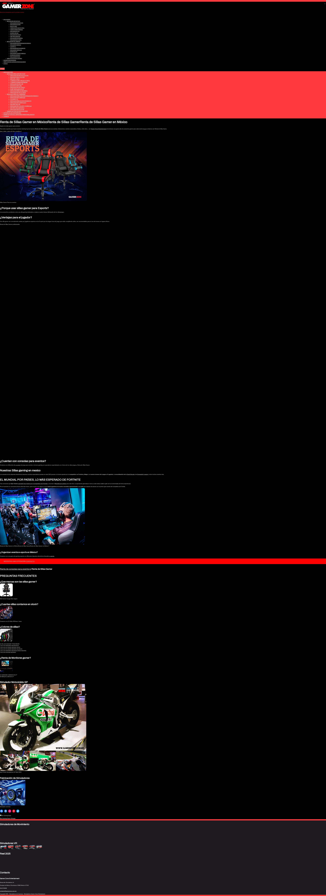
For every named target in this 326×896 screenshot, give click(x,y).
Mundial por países (60, 483)
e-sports (51, 556)
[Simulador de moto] (39, 849)
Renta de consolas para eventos (15, 569)
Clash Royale (130, 474)
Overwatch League (142, 474)
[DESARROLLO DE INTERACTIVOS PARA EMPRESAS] (10, 849)
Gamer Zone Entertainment (99, 129)
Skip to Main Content (5, 1)
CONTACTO (30, 561)
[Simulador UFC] (32, 849)
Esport (145, 129)
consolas (18, 465)
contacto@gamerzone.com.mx (8, 891)
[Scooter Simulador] (25, 849)
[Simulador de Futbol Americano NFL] (3, 849)
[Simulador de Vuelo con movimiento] (17, 849)
